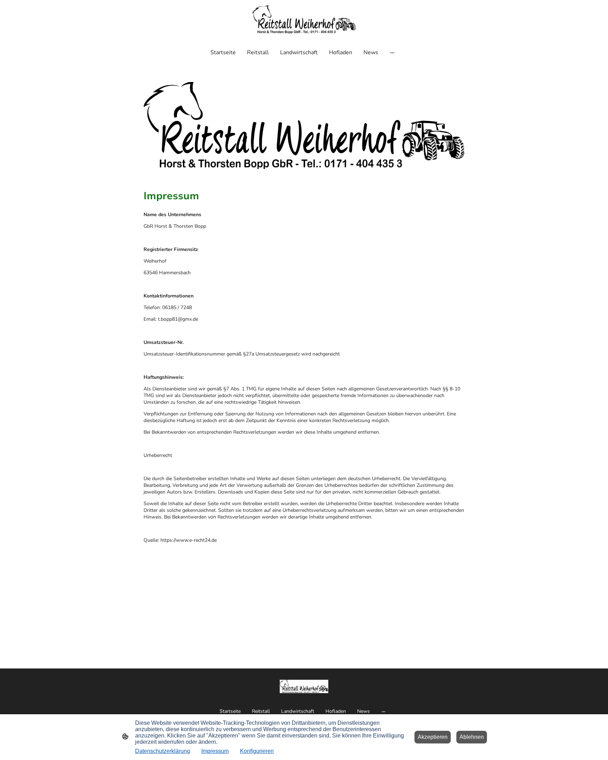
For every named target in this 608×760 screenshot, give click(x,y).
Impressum (215, 751)
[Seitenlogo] (303, 19)
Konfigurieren (257, 751)
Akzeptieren (433, 737)
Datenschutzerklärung (162, 751)
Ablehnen (472, 737)
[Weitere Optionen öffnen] (392, 52)
